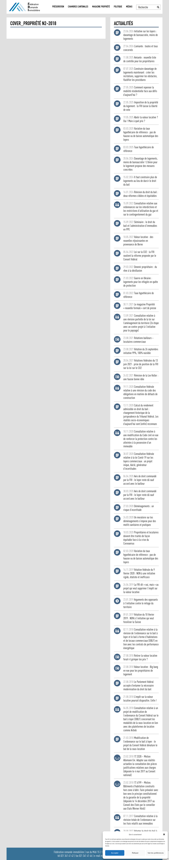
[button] (164, 834)
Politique (118, 7)
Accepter (114, 853)
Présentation (58, 7)
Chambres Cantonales (78, 7)
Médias (129, 7)
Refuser (135, 853)
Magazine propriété (101, 7)
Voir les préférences (156, 853)
